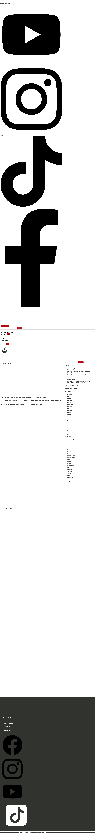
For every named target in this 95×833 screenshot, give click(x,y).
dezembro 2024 (70, 422)
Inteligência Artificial (71, 457)
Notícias (69, 467)
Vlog (68, 479)
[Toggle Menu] (8, 334)
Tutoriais (69, 473)
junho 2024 (69, 430)
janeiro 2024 (69, 434)
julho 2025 (69, 408)
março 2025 (69, 416)
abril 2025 (69, 414)
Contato (4, 334)
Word (68, 481)
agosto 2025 (69, 406)
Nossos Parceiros (9, 508)
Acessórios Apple (70, 439)
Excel (68, 453)
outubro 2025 (70, 402)
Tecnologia (69, 471)
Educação (69, 451)
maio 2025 (69, 412)
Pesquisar (67, 360)
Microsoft (69, 463)
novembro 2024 (70, 424)
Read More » (21, 404)
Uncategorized (70, 477)
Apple (68, 443)
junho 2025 (69, 410)
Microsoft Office (70, 465)
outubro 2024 (70, 426)
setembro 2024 (70, 428)
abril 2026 (69, 398)
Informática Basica (71, 455)
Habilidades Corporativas (7, 332)
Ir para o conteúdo (3, 0)
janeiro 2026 (69, 400)
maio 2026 (69, 396)
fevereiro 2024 (70, 432)
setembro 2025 (70, 404)
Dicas (68, 449)
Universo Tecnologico (5, 3)
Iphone (68, 459)
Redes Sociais (70, 469)
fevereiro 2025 (70, 418)
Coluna (68, 447)
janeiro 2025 (69, 420)
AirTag (68, 441)
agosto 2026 (69, 394)
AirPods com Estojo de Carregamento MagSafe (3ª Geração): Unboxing (23, 397)
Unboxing (69, 475)
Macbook (69, 461)
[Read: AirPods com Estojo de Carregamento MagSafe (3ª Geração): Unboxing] (24, 394)
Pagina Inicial (5, 340)
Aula (68, 445)
